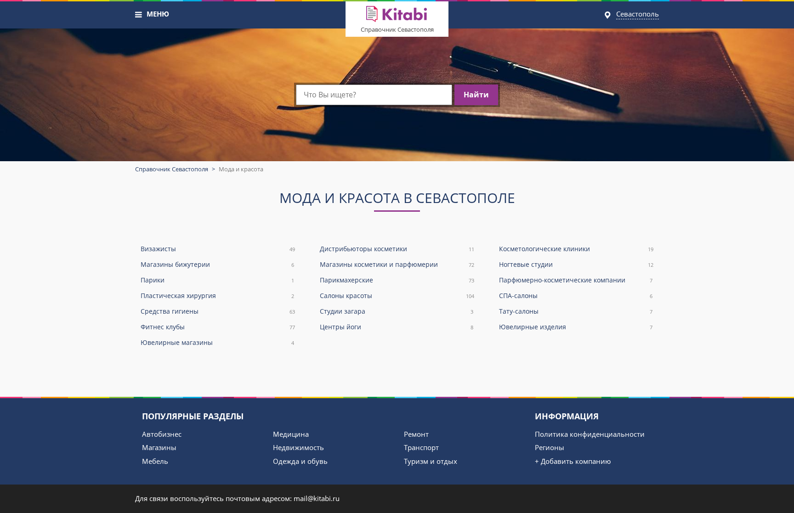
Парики (217, 280)
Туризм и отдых (430, 461)
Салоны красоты (397, 295)
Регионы (549, 447)
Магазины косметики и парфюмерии (397, 264)
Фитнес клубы (218, 326)
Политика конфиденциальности (590, 434)
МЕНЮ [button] (158, 13)
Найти (476, 95)
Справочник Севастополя (397, 29)
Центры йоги (396, 326)
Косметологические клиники (576, 248)
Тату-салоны (575, 311)
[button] (138, 15)
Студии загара (396, 311)
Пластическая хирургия (217, 295)
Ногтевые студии (576, 264)
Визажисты (218, 248)
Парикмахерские (397, 280)
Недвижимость (298, 447)
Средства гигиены (218, 311)
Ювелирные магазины (217, 342)
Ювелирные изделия (575, 326)
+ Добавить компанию (573, 461)
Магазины (159, 447)
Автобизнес (161, 434)
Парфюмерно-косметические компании (575, 280)
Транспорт (421, 447)
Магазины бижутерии (217, 264)
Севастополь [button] (637, 13)
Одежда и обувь (300, 461)
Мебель (155, 461)
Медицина (291, 434)
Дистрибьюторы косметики (397, 248)
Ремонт (416, 434)
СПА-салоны (575, 295)
